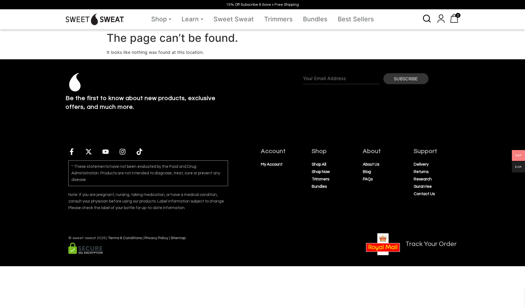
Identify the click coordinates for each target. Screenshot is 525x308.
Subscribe (406, 78)
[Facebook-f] (71, 151)
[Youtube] (105, 151)
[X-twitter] (88, 151)
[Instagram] (122, 151)
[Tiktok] (139, 151)
